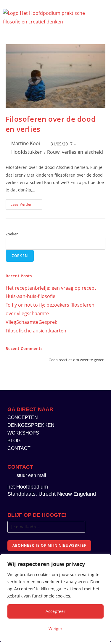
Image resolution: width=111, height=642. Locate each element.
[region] (55, 598)
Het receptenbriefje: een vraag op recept (51, 288)
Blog (13, 440)
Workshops (23, 432)
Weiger (55, 628)
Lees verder (26, 203)
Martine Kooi (25, 143)
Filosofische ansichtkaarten (36, 330)
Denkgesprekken (30, 425)
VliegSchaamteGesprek (31, 322)
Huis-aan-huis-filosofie (30, 296)
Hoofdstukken (27, 152)
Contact (18, 448)
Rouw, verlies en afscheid (75, 152)
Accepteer (55, 611)
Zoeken (12, 234)
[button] (97, 16)
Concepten (22, 417)
